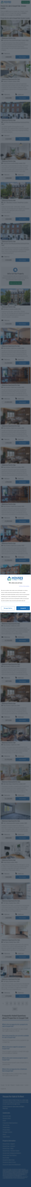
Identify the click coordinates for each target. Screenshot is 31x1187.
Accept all (23, 608)
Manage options (8, 608)
